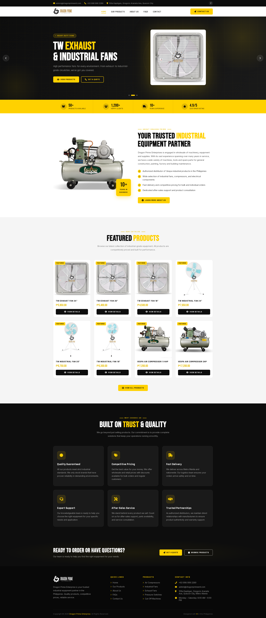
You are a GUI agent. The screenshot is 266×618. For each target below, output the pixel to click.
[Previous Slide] (6, 58)
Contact (157, 11)
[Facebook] (211, 3)
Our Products (118, 11)
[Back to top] (259, 614)
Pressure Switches (153, 594)
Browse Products (200, 552)
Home (103, 11)
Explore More (67, 79)
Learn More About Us (155, 200)
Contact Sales (94, 79)
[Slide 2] (131, 95)
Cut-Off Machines (153, 598)
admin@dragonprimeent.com (68, 3)
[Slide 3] (135, 95)
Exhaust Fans (151, 590)
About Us (134, 11)
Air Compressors (152, 582)
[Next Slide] (260, 58)
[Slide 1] (129, 95)
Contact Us (203, 11)
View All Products (134, 388)
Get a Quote (172, 552)
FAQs (146, 11)
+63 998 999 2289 (95, 3)
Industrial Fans (151, 586)
